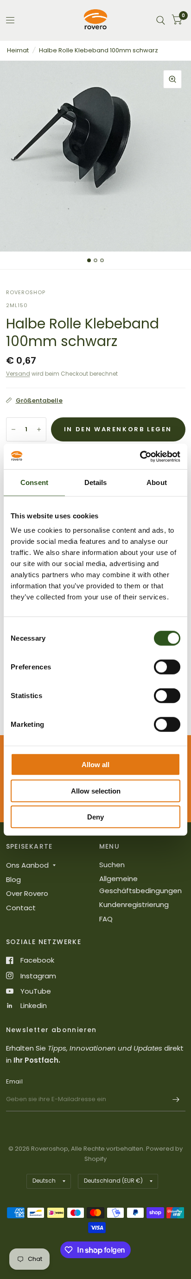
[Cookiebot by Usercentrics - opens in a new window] (139, 456)
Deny (95, 817)
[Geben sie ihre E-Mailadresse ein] (176, 1099)
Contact (21, 908)
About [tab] (156, 482)
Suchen (112, 864)
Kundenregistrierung (134, 904)
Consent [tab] (34, 482)
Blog (13, 879)
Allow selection (96, 790)
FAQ (106, 919)
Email (14, 1081)
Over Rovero (27, 893)
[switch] (167, 667)
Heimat (18, 50)
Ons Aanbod (27, 865)
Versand (18, 374)
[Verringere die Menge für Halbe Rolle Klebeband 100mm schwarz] (13, 429)
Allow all (95, 765)
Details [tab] (95, 482)
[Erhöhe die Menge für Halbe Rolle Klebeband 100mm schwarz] (39, 429)
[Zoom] (172, 79)
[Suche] (160, 20)
